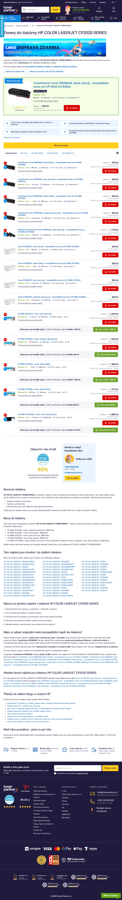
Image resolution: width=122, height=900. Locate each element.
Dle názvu (24, 153)
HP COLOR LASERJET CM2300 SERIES (19, 562)
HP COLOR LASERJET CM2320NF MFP (19, 596)
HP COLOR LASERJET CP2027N (94, 590)
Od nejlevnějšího (37, 153)
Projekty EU (37, 830)
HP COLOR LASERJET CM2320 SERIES (19, 564)
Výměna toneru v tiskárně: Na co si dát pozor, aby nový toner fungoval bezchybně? (40, 719)
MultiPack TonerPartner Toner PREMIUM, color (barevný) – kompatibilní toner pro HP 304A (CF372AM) (44, 686)
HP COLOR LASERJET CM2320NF (56, 562)
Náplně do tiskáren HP (15, 71)
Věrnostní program (40, 817)
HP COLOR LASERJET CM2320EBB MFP (19, 580)
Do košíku (73, 108)
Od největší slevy (68, 153)
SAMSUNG (66, 814)
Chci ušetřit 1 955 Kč (107, 329)
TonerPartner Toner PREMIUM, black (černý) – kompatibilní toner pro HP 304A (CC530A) (53, 657)
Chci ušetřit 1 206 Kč (107, 380)
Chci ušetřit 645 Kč (108, 354)
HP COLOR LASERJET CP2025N (94, 567)
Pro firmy (93, 2)
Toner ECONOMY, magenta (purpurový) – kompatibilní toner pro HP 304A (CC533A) (52, 297)
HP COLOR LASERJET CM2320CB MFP (19, 569)
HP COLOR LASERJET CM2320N (16, 593)
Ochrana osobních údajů (42, 811)
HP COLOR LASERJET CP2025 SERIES (58, 596)
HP (33, 25)
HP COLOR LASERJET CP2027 (94, 585)
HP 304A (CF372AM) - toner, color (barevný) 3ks (37, 414)
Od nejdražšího (52, 153)
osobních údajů (82, 773)
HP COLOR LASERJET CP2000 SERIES (58, 580)
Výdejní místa (38, 804)
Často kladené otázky (41, 821)
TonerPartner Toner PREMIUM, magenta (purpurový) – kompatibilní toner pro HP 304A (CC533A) (42, 662)
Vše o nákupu (39, 787)
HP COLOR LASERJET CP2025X (94, 569)
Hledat (55, 10)
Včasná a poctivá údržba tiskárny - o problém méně (27, 716)
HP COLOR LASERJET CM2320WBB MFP (59, 567)
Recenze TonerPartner (42, 833)
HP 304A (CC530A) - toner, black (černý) (34, 389)
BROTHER (66, 818)
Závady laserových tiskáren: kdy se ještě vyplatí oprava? (29, 711)
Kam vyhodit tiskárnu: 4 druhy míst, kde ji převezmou (28, 722)
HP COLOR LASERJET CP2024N (55, 593)
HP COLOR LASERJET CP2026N (94, 580)
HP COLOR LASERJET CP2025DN (95, 564)
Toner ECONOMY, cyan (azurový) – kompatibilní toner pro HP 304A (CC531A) (49, 280)
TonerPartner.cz (69, 787)
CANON (65, 811)
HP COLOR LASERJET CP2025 (94, 562)
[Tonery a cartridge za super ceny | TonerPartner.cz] (11, 9)
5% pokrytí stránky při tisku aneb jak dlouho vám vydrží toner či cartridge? (92, 132)
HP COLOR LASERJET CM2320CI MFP (19, 575)
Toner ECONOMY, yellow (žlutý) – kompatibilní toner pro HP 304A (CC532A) (48, 263)
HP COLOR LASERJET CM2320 (16, 567)
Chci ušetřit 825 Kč (108, 405)
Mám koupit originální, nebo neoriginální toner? (29, 132)
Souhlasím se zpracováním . (73, 773)
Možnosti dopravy (71, 2)
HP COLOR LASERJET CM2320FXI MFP (19, 585)
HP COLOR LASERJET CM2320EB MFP (19, 577)
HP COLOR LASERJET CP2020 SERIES (58, 583)
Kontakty (102, 2)
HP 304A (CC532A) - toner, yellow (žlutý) (34, 364)
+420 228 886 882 (80, 10)
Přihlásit (99, 11)
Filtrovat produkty (61, 145)
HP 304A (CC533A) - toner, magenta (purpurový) (37, 339)
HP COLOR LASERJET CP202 (54, 577)
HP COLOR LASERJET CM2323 (55, 572)
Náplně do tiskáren (22, 25)
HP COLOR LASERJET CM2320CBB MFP (20, 572)
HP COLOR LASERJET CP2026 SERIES (97, 572)
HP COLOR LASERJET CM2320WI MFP (58, 569)
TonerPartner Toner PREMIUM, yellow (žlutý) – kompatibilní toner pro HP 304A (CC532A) (82, 660)
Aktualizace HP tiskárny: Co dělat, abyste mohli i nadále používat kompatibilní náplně (41, 703)
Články (83, 2)
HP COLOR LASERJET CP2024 (55, 588)
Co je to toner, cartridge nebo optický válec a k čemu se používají (31, 123)
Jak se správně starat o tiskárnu (19, 714)
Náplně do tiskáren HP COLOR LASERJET (47, 71)
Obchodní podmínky (41, 807)
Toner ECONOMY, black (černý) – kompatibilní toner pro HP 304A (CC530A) (48, 246)
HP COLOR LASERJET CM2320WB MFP (58, 564)
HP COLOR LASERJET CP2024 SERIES (58, 585)
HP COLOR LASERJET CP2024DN (56, 590)
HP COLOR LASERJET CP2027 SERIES (97, 583)
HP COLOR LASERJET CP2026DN (95, 577)
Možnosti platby (39, 800)
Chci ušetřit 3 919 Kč (107, 430)
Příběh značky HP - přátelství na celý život (23, 706)
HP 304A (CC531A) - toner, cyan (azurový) (35, 314)
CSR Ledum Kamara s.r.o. (72, 794)
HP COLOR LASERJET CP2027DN (95, 588)
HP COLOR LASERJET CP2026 (94, 575)
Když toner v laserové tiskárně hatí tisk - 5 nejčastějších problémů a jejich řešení (39, 708)
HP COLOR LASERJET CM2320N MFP (18, 590)
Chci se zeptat (72, 478)
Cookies (36, 814)
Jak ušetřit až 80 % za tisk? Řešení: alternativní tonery (89, 123)
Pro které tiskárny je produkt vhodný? (46, 101)
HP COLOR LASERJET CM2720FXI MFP (58, 575)
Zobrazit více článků (12, 138)
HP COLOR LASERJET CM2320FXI (17, 588)
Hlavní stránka (8, 25)
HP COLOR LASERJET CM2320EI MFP (19, 583)
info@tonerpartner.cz (73, 473)
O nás (64, 791)
